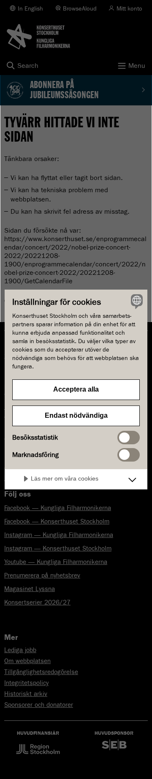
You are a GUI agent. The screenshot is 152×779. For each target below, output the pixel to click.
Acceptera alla (76, 389)
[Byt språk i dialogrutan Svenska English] (135, 301)
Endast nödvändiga (76, 415)
